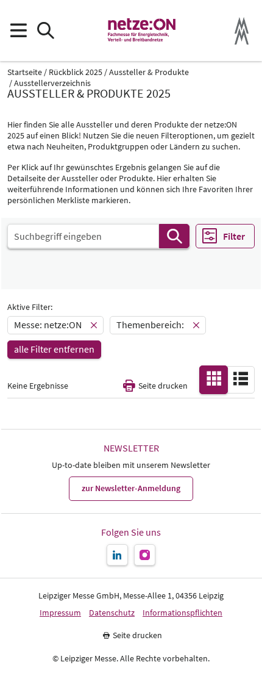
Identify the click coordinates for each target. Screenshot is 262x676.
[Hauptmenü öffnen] (18, 30)
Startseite (24, 72)
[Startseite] (142, 30)
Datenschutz (112, 613)
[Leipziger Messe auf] (117, 555)
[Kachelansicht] (213, 379)
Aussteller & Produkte (149, 72)
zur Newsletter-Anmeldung (131, 488)
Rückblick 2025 (75, 72)
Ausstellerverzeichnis (52, 83)
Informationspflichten (182, 613)
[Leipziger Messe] (241, 30)
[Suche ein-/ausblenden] (45, 30)
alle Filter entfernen (54, 349)
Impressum (60, 613)
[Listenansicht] (240, 379)
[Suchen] (174, 236)
